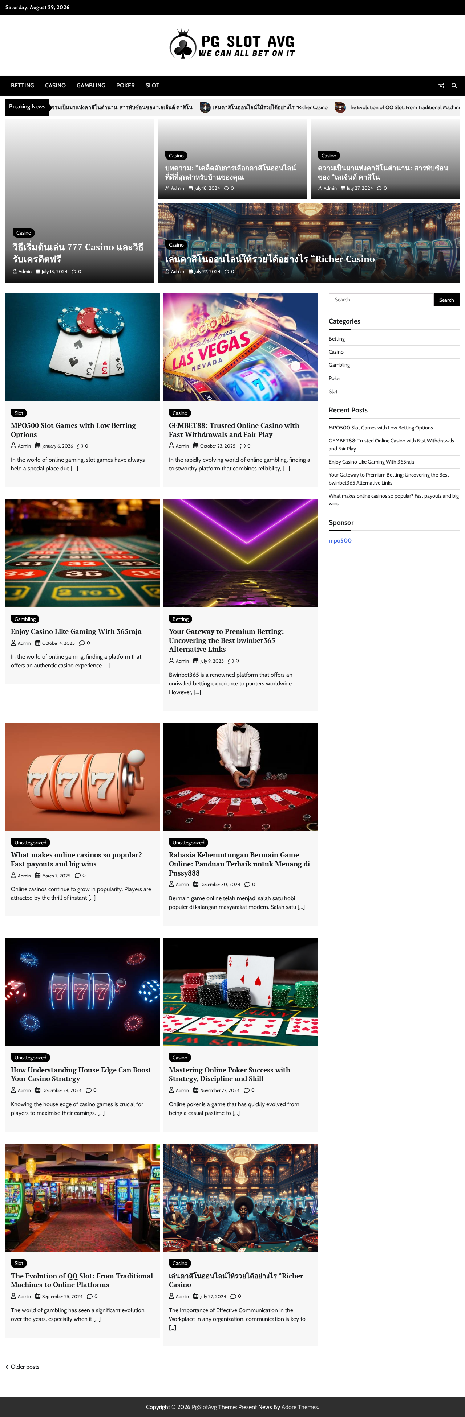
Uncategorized (30, 842)
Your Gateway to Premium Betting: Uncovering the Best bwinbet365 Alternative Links (226, 640)
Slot (152, 85)
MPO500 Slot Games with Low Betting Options (73, 430)
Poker (125, 85)
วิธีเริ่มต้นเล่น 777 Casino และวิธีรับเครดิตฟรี (78, 253)
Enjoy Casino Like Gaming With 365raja (76, 631)
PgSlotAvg (204, 1407)
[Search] (454, 85)
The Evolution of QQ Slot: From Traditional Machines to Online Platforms (329, 107)
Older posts (25, 1366)
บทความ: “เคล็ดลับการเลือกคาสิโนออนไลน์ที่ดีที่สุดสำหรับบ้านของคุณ (230, 172)
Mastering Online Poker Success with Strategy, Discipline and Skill (229, 1074)
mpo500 (340, 540)
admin (25, 271)
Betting (22, 85)
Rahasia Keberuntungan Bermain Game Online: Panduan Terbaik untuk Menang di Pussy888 (239, 863)
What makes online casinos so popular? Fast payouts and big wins (76, 859)
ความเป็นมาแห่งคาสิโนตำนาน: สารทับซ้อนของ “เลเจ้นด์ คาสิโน (383, 172)
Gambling (91, 85)
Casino (55, 85)
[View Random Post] (441, 85)
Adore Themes (300, 1407)
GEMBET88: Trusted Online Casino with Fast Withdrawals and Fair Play (234, 430)
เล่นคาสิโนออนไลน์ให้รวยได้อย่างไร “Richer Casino (171, 107)
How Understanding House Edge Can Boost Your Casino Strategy (81, 1074)
